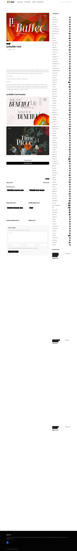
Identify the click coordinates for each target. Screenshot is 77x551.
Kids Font (54, 140)
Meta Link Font (9, 183)
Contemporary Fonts (56, 70)
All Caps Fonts (54, 21)
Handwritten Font (55, 128)
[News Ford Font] (16, 195)
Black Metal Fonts (55, 31)
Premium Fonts (55, 184)
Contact (34, 2)
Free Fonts (54, 107)
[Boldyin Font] (68, 295)
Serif (8, 43)
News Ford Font (11, 203)
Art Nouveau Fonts (55, 28)
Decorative (10, 207)
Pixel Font (54, 179)
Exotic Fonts (54, 93)
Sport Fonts (54, 214)
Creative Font (54, 75)
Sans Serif (55, 256)
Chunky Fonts (54, 59)
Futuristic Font (54, 110)
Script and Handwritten (56, 205)
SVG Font (54, 219)
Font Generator (40, 2)
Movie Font (54, 165)
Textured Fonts (55, 228)
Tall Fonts (54, 221)
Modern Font (54, 158)
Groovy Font (54, 124)
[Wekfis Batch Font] (39, 195)
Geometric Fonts (55, 114)
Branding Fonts (55, 42)
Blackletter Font (55, 33)
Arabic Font (54, 24)
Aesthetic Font (55, 19)
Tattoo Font (54, 223)
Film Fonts (54, 98)
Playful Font (54, 182)
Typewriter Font (55, 237)
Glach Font (54, 343)
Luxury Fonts (54, 154)
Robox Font (32, 220)
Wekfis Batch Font (34, 203)
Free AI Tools (20, 2)
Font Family (54, 103)
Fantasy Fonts (54, 96)
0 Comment (9, 49)
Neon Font (54, 170)
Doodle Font (54, 84)
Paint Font (54, 177)
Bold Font (54, 38)
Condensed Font (55, 68)
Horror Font (54, 133)
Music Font (54, 168)
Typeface (42, 190)
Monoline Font (54, 161)
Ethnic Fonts (54, 91)
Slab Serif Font (54, 212)
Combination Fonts (55, 63)
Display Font (32, 190)
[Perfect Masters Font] (16, 212)
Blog (53, 35)
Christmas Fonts (55, 56)
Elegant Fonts (10, 190)
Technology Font (55, 226)
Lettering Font (54, 147)
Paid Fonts (54, 175)
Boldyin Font (55, 258)
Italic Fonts (54, 135)
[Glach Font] (68, 381)
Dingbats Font (54, 79)
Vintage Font (54, 242)
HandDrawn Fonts (55, 126)
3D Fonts (54, 17)
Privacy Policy (27, 2)
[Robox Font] (39, 212)
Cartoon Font (54, 52)
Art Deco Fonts (55, 26)
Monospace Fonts (55, 163)
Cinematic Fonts (55, 61)
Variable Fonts (54, 240)
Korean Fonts (54, 142)
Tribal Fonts (54, 230)
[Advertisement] (38, 6)
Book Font (54, 40)
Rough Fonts (54, 198)
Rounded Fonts (55, 200)
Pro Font (53, 186)
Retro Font (17, 190)
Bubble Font (54, 47)
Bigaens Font (55, 430)
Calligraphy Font (55, 49)
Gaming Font (54, 112)
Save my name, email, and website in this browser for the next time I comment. (23, 248)
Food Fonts (54, 105)
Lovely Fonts (54, 151)
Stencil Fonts (54, 216)
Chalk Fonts (54, 54)
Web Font (54, 244)
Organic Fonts (54, 172)
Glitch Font (54, 117)
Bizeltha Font (46, 183)
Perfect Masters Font (12, 220)
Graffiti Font (54, 121)
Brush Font (54, 45)
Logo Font (54, 149)
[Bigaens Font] (68, 468)
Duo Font (54, 86)
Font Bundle (54, 100)
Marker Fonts (54, 156)
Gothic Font (54, 119)
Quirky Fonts (54, 189)
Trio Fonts (54, 233)
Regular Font (54, 191)
